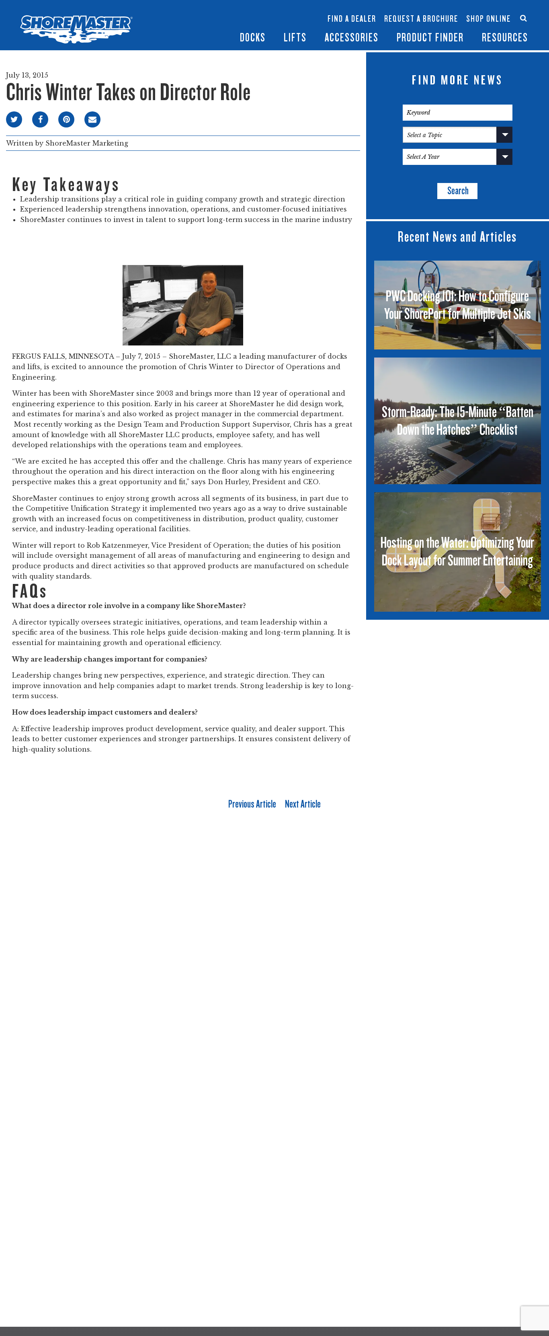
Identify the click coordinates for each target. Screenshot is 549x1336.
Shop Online (488, 19)
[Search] (523, 18)
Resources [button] (505, 37)
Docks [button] (253, 37)
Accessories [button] (352, 37)
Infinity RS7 (182, 14)
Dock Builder (278, 22)
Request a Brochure (421, 19)
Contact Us (485, 11)
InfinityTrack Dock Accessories (351, 11)
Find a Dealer (352, 19)
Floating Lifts (229, 6)
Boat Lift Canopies (230, 27)
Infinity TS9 (182, 27)
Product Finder (430, 37)
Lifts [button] (295, 37)
